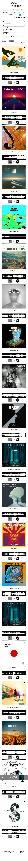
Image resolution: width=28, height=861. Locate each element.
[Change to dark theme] (6, 4)
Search (9, 10)
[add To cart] (18, 82)
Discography (16, 10)
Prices (18, 12)
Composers (5, 12)
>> (23, 36)
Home (4, 10)
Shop (24, 12)
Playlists (23, 10)
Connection (4, 851)
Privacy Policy (22, 852)
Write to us (10, 14)
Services (13, 12)
